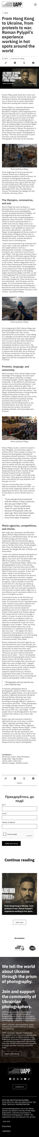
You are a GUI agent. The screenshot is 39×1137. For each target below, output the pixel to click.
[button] (35, 4)
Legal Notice (6, 1131)
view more (19, 922)
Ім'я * (4, 805)
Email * (4, 813)
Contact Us (19, 1087)
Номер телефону (8, 822)
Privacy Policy (6, 1126)
